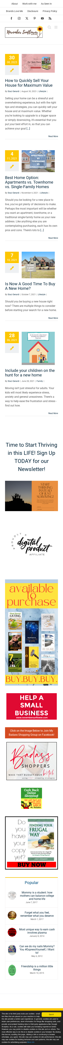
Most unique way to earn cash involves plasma (37, 931)
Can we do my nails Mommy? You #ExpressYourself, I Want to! (37, 949)
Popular (31, 882)
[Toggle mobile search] (49, 27)
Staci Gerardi (13, 91)
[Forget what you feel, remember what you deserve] (12, 913)
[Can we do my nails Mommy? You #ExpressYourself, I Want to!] (12, 946)
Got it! (51, 1014)
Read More (53, 136)
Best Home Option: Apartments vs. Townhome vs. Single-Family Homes (29, 182)
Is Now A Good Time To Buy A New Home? (30, 286)
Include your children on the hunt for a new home (30, 372)
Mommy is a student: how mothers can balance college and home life (37, 896)
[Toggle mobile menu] (56, 27)
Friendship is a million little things (37, 968)
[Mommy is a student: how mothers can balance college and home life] (12, 893)
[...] (28, 128)
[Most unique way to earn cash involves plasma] (12, 930)
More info (30, 1042)
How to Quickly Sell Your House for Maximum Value (29, 82)
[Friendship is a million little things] (12, 966)
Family (40, 381)
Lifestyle (42, 91)
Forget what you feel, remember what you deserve (37, 914)
